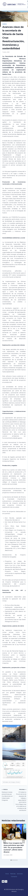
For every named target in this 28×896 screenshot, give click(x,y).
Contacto (14, 876)
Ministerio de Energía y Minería (11, 782)
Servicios (20, 873)
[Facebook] (3, 881)
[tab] (12, 860)
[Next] (23, 841)
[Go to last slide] (4, 841)
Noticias (13, 873)
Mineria (4, 24)
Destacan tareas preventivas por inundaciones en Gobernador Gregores (7, 795)
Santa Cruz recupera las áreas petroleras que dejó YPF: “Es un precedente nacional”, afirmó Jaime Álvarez (14, 847)
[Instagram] (6, 881)
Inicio (7, 873)
